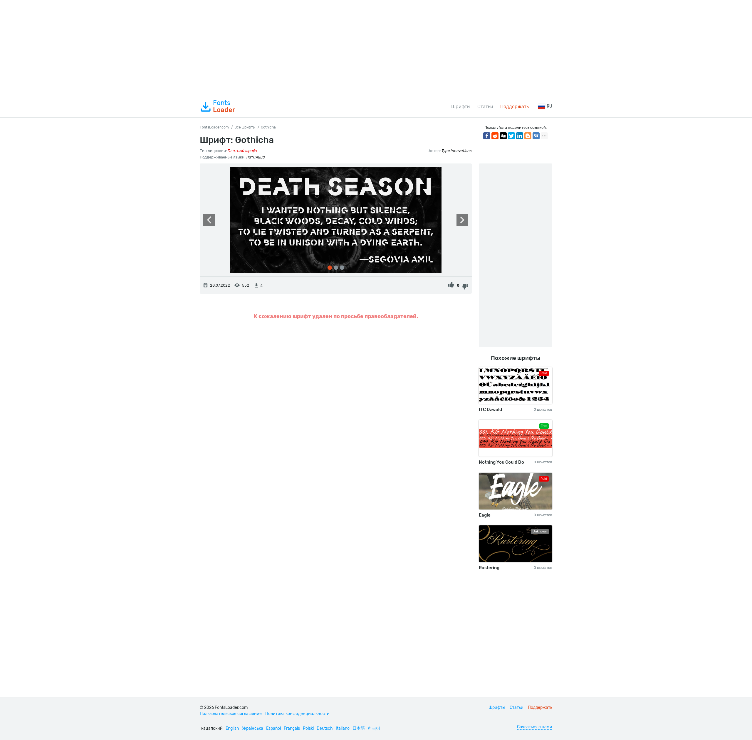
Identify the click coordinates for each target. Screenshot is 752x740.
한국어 (374, 728)
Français (292, 728)
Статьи (485, 106)
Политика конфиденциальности (297, 713)
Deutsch (325, 728)
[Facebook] (486, 135)
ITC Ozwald (490, 409)
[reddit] (494, 135)
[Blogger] (527, 135)
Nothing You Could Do (501, 462)
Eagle (485, 515)
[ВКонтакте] (536, 135)
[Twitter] (511, 135)
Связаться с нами (534, 726)
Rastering (489, 567)
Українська (252, 728)
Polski (308, 728)
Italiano (343, 728)
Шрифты (460, 106)
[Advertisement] (376, 48)
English (232, 728)
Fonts (224, 106)
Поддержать (514, 106)
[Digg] (503, 135)
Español (273, 728)
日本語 (358, 728)
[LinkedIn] (519, 135)
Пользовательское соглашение (231, 713)
